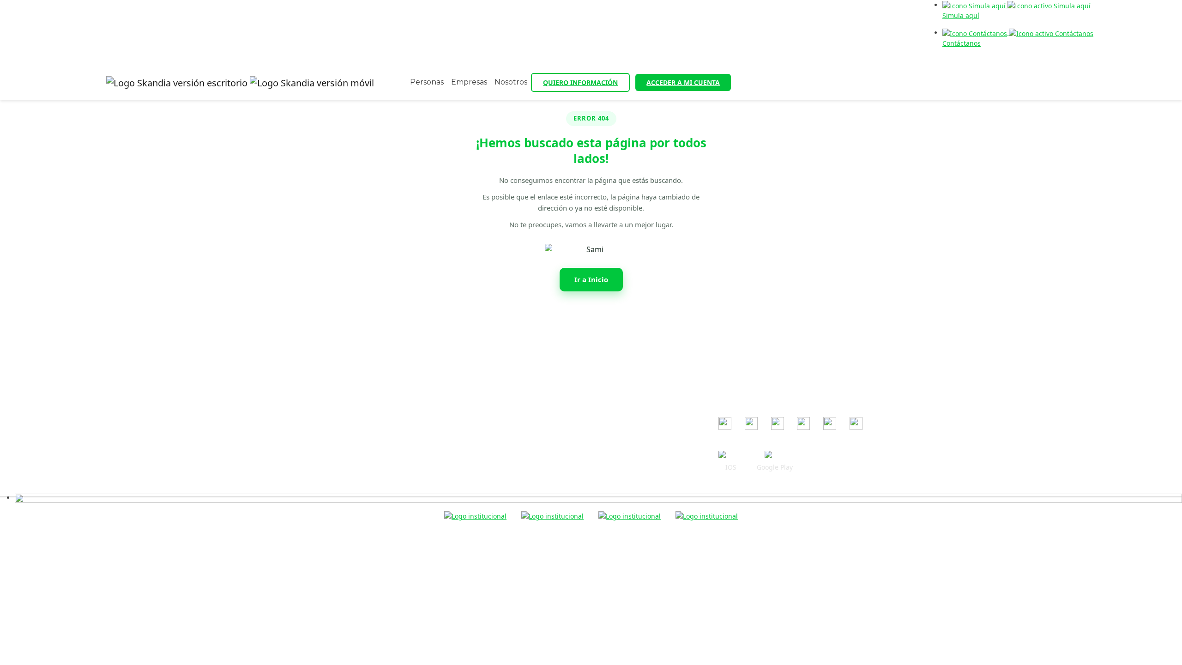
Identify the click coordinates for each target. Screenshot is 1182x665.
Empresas (469, 82)
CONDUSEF (735, 354)
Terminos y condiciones (529, 366)
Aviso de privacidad (523, 379)
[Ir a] (724, 423)
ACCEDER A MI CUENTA (683, 82)
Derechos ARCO (517, 419)
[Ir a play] (775, 455)
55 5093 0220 (356, 369)
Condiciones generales (528, 339)
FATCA (502, 446)
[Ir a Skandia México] (240, 82)
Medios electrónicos (524, 392)
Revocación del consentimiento (541, 406)
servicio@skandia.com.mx (368, 356)
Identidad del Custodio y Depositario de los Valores (572, 473)
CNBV (727, 367)
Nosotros (511, 82)
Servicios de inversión (527, 433)
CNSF (726, 380)
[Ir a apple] (730, 455)
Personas (427, 82)
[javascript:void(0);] (598, 497)
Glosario (506, 459)
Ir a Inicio (591, 279)
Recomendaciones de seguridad (543, 352)
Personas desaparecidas (530, 486)
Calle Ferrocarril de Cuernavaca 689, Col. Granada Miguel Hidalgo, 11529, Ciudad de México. (345, 393)
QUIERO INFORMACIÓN (580, 82)
